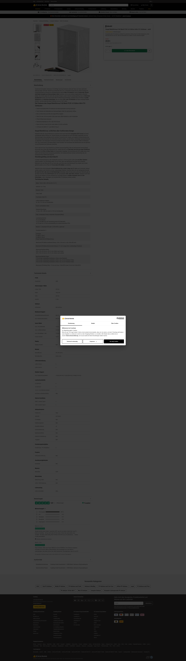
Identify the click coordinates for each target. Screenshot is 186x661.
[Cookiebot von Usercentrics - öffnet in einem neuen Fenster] (117, 318)
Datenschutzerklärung (72, 335)
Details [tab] (93, 323)
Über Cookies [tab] (114, 323)
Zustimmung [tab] (71, 323)
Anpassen (92, 341)
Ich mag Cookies (114, 341)
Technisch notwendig (72, 341)
